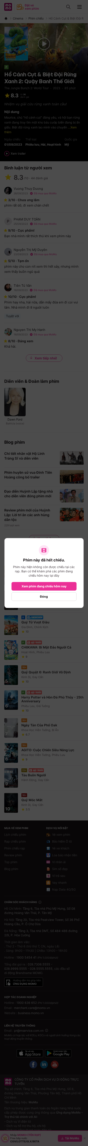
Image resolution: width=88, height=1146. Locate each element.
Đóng (44, 596)
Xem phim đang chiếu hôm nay (44, 586)
